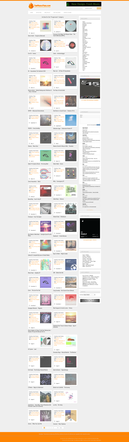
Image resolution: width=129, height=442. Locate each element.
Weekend (60, 299)
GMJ (57, 264)
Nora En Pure (35, 318)
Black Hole (33, 299)
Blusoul (61, 262)
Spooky (61, 83)
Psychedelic (84, 63)
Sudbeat (30, 174)
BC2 (32, 339)
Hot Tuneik (36, 413)
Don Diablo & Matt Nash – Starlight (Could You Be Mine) (39, 235)
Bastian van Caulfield (60, 377)
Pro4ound (37, 209)
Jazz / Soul (84, 53)
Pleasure (62, 155)
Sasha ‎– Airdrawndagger (59, 53)
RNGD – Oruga (85, 263)
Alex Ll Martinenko (59, 340)
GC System (35, 339)
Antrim (32, 413)
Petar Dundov (56, 83)
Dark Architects (59, 359)
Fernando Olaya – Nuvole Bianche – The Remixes (64, 352)
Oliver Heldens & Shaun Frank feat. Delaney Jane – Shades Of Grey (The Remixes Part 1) (39, 331)
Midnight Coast (61, 415)
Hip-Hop (84, 48)
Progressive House (32, 136)
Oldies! (55, 44)
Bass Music (84, 24)
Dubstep (84, 37)
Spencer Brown (32, 156)
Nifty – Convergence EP (58, 181)
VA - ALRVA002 (90, 100)
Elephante (59, 317)
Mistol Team (34, 264)
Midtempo (84, 56)
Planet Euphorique (32, 46)
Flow (55, 264)
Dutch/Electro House (86, 38)
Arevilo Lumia (59, 298)
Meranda (56, 415)
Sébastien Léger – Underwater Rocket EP (62, 128)
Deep (33, 169)
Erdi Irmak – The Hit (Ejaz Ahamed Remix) (38, 370)
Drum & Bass (59, 222)
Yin (32, 361)
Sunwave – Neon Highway (59, 424)
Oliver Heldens (32, 320)
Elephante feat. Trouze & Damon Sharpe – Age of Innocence (64, 326)
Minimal (84, 57)
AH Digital (33, 208)
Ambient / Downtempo (87, 23)
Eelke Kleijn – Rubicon (58, 199)
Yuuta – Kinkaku (85, 254)
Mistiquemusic (32, 192)
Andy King (37, 208)
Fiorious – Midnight (89, 275)
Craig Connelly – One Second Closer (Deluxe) (63, 290)
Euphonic (58, 245)
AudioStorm (33, 395)
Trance (63, 22)
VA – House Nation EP (86, 262)
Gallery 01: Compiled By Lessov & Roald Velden (39, 255)
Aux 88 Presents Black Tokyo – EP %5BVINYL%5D (90, 239)
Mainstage (56, 139)
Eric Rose (58, 155)
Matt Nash (31, 225)
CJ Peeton (37, 377)
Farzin (60, 413)
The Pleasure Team (57, 27)
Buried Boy (33, 190)
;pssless (57, 100)
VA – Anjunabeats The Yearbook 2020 (36, 71)
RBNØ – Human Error (86, 266)
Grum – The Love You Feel (34, 290)
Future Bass (84, 43)
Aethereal (58, 395)
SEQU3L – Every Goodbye (34, 128)
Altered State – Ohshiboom (59, 217)
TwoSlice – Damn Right (86, 258)
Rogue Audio (36, 81)
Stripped (38, 395)
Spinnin (33, 321)
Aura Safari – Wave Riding (91, 282)
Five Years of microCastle (59, 90)
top (29, 64)
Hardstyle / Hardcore (86, 47)
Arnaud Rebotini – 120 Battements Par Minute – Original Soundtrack (90, 279)
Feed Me (60, 227)
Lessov (32, 246)
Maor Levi (56, 62)
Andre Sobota (59, 80)
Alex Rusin (61, 100)
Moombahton (85, 58)
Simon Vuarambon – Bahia (34, 181)
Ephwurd (30, 318)
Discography (84, 33)
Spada (38, 62)
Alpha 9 (32, 155)
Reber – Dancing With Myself (88, 265)
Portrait (35, 246)
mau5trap (57, 228)
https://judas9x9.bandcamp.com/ (89, 173)
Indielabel (33, 102)
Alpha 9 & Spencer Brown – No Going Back (38, 164)
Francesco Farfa (59, 24)
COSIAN (61, 395)
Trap (83, 70)
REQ (59, 264)
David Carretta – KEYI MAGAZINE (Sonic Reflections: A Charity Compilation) (90, 284)
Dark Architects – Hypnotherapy (60, 370)
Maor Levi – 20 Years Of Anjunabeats (61, 71)
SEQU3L (36, 118)
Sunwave (59, 416)
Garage (83, 44)
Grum (30, 281)
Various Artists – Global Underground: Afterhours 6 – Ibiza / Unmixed (40, 91)
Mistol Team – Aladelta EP (34, 273)
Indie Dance (84, 52)
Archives (81, 294)
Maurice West (61, 139)
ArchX (57, 413)
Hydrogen (33, 137)
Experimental (85, 42)
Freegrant (33, 118)
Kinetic (57, 46)
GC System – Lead (32, 349)
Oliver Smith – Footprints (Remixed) (36, 36)
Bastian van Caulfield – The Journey (61, 387)
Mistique (55, 103)
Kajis (62, 102)
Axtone (32, 224)
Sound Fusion (60, 103)
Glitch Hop (84, 45)
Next (61, 428)
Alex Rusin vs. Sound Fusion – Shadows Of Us (64, 111)
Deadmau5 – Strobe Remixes (60, 236)
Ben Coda (58, 262)
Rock (83, 65)
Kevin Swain (31, 81)
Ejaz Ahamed (33, 359)
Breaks (60, 43)
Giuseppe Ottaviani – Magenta (35, 308)
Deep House (84, 29)
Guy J (55, 81)
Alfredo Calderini (57, 102)
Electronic (84, 40)
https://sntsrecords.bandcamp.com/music (91, 172)
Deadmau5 (61, 225)
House (36, 22)
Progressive (31, 24)
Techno (30, 43)
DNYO (63, 80)
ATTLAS (57, 225)
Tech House (34, 25)
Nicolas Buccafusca (60, 343)
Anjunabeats (33, 27)
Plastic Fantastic (61, 25)
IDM (83, 51)
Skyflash (55, 416)
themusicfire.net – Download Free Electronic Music (39, 5)
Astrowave (33, 377)
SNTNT (30, 103)
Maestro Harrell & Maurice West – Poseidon (63, 146)
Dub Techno (84, 35)
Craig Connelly (59, 281)
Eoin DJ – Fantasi (32, 53)
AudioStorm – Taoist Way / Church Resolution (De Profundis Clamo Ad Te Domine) (39, 405)
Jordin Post (31, 62)
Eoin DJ (32, 44)
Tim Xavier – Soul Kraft (86, 260)
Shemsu (36, 137)
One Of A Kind (35, 415)
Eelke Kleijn (56, 190)
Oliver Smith (31, 28)
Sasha (64, 46)
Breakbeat (84, 25)
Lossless (37, 27)
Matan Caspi (34, 281)
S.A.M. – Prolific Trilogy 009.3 (93, 276)
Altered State (58, 206)
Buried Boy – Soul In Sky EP (34, 199)
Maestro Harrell (59, 137)
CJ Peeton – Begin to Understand (35, 387)
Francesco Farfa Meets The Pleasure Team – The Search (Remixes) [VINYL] (64, 35)
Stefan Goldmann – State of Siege (88, 261)
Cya (37, 280)
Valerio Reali (56, 156)
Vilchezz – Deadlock (86, 256)
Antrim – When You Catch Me (35, 424)
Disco (33, 77)
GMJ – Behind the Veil (58, 273)
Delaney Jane (33, 317)
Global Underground (35, 80)
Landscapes (60, 361)
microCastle (62, 81)
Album (33, 22)
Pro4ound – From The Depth (34, 217)
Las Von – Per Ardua (57, 405)
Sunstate (55, 378)
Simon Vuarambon (34, 172)
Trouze (63, 317)
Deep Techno (85, 30)
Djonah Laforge (32, 209)
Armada (57, 315)
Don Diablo (36, 224)
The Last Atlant (32, 83)
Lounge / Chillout (85, 54)
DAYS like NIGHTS (59, 189)
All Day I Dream (59, 119)
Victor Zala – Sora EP (86, 257)
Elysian (37, 61)
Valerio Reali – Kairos (58, 164)
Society (55, 345)
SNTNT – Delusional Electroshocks (36, 111)
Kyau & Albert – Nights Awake (60, 254)
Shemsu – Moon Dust (33, 146)
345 (58, 428)
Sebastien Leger (61, 121)
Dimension (56, 227)
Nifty (61, 171)
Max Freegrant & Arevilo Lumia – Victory (62, 308)
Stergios (30, 139)
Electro (58, 134)
